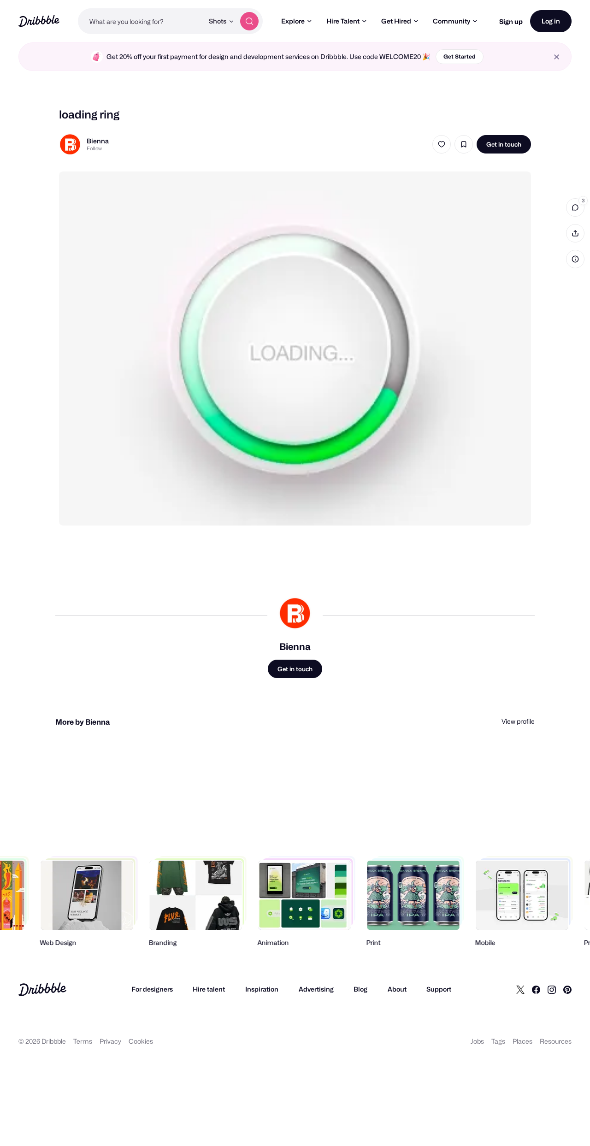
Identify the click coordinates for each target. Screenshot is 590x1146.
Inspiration (261, 989)
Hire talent (209, 989)
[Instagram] (552, 989)
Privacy (110, 1041)
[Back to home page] (38, 21)
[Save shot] (463, 144)
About (397, 989)
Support (438, 989)
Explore (293, 21)
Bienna (98, 141)
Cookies (141, 1041)
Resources (556, 1041)
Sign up (511, 21)
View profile (518, 721)
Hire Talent (343, 21)
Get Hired (396, 21)
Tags (498, 1041)
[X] (520, 989)
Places (522, 1041)
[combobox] (140, 21)
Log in (551, 21)
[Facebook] (536, 989)
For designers (152, 989)
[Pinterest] (567, 989)
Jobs (477, 1041)
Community (451, 21)
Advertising (316, 989)
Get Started (459, 56)
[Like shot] (441, 144)
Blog (360, 989)
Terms (82, 1041)
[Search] (249, 21)
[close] (556, 57)
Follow (94, 148)
